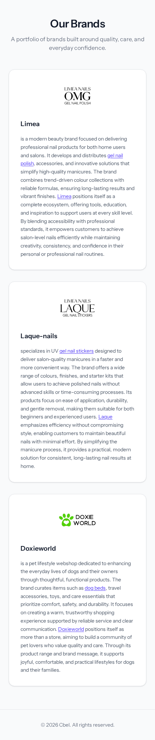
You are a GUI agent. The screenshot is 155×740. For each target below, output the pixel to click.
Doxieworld (38, 548)
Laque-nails (39, 336)
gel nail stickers (76, 351)
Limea (30, 124)
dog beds (95, 588)
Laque (105, 416)
